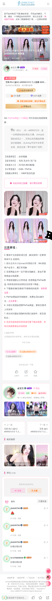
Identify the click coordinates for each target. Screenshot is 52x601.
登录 (19, 490)
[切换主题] (48, 583)
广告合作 (31, 577)
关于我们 (41, 577)
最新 (7, 501)
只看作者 (42, 501)
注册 (36, 490)
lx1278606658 (17, 557)
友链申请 (10, 577)
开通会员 (27, 106)
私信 (45, 68)
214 (34, 393)
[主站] (48, 571)
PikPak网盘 (13, 117)
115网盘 (24, 117)
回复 (19, 518)
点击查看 (12, 300)
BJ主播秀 (16, 58)
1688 (22, 393)
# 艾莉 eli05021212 (13, 356)
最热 (13, 501)
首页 (7, 58)
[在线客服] (48, 577)
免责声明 (21, 577)
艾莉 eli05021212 (28, 351)
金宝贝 (14, 67)
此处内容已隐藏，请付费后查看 (27, 183)
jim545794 (15, 508)
